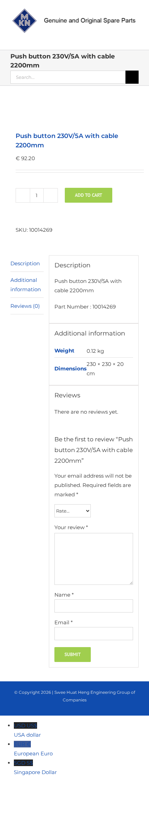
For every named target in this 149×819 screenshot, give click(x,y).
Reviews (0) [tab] (25, 306)
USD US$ (27, 730)
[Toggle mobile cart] (111, 39)
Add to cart (88, 195)
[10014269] (74, 109)
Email (63, 622)
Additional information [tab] (25, 285)
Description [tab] (25, 263)
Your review (71, 527)
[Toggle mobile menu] (136, 39)
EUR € (33, 749)
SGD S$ (35, 767)
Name (64, 594)
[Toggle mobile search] (123, 39)
